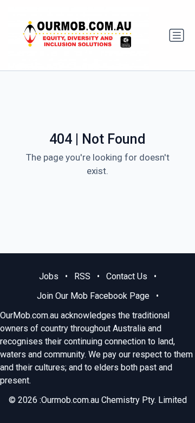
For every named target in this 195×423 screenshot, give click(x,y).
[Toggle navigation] (176, 35)
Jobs (48, 276)
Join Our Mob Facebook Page (93, 296)
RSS (82, 276)
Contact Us (126, 276)
